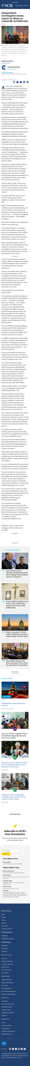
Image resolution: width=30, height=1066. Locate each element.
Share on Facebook (17, 82)
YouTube (19, 1049)
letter (6, 464)
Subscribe (25, 5)
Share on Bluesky (14, 82)
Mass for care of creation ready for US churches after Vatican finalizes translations (14, 765)
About (3, 1022)
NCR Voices (6, 696)
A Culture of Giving (7, 964)
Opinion (4, 700)
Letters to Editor (6, 1010)
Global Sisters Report (8, 938)
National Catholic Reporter (4, 1043)
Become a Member (7, 961)
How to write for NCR (8, 1004)
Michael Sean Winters (7, 708)
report (7, 86)
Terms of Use (15, 1053)
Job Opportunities (7, 1007)
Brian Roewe (5, 770)
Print (27, 82)
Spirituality (5, 926)
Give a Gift (5, 985)
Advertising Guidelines (7, 1053)
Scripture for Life (7, 929)
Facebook (16, 1049)
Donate (17, 5)
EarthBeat (5, 935)
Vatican (4, 917)
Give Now (4, 958)
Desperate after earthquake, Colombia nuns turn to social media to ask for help (13, 797)
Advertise (4, 951)
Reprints (4, 1015)
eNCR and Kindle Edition (9, 991)
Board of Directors (7, 1034)
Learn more (23, 74)
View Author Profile (6, 63)
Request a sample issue (8, 994)
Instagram (22, 1049)
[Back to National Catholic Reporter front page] (8, 5)
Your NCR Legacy (6, 970)
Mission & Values (7, 1025)
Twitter (13, 1049)
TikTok (25, 1049)
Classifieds (5, 945)
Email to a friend (24, 82)
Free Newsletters (7, 988)
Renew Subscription (7, 982)
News (3, 24)
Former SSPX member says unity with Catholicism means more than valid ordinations (17, 604)
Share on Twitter (21, 82)
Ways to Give (5, 967)
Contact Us (5, 1001)
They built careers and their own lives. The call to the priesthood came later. (17, 663)
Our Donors (5, 973)
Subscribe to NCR (7, 980)
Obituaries (5, 948)
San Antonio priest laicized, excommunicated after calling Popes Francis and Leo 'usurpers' (17, 574)
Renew (21, 5)
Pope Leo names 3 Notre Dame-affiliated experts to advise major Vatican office (17, 634)
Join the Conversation (7, 72)
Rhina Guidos (5, 802)
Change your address (8, 1012)
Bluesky (10, 1049)
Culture (4, 920)
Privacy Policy (6, 1028)
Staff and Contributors (8, 1031)
